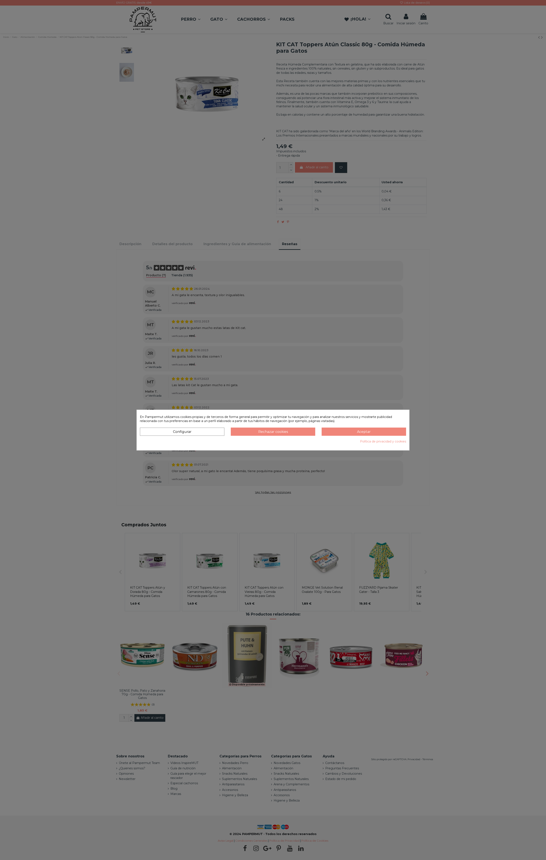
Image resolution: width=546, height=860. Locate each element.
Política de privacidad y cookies (383, 442)
